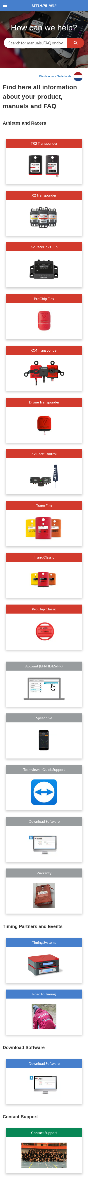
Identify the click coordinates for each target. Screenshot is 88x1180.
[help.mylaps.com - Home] (44, 5)
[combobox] (35, 43)
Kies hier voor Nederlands (55, 76)
